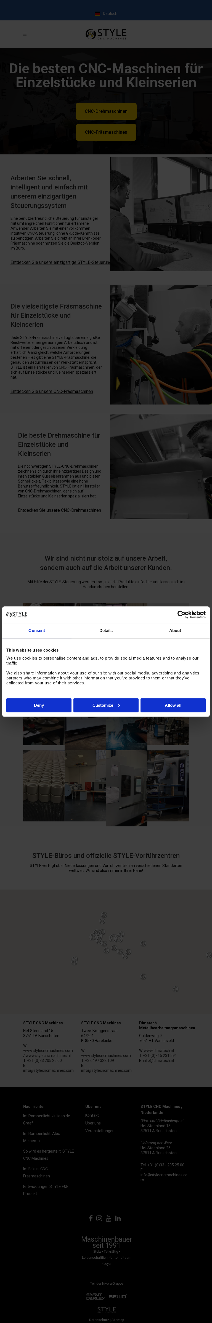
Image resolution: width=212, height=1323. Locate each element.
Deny (39, 705)
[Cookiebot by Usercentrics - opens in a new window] (181, 614)
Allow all (173, 705)
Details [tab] (106, 630)
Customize (102, 705)
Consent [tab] (36, 630)
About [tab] (175, 630)
